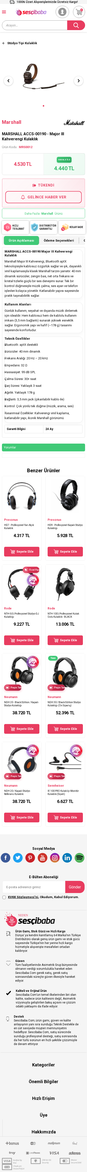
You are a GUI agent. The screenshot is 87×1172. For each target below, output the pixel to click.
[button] (43, 106)
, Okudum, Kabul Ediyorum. (43, 897)
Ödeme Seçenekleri (59, 240)
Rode (8, 608)
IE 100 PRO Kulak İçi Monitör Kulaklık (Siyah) (63, 792)
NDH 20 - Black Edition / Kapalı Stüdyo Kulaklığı (21, 704)
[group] (43, 76)
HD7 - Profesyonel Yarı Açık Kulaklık (19, 527)
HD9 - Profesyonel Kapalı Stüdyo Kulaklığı (65, 527)
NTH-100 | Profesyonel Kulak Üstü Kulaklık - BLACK (63, 615)
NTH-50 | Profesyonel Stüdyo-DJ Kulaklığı (21, 615)
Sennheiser (56, 785)
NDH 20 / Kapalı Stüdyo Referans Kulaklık (17, 792)
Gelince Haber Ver (47, 197)
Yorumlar (10, 447)
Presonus (11, 520)
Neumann (10, 697)
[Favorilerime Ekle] (35, 513)
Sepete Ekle (25, 551)
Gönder (75, 887)
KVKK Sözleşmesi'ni (23, 897)
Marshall (12, 122)
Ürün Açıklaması (21, 240)
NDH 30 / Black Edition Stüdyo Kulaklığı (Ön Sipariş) (64, 704)
